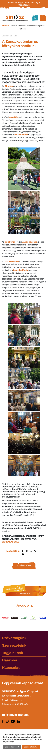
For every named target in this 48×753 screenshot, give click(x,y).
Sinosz (5, 26)
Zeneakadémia (20, 270)
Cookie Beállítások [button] (12, 747)
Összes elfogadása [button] (31, 747)
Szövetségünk (14, 638)
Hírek (13, 26)
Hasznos (9, 660)
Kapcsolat (11, 667)
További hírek (24, 566)
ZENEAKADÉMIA (10, 542)
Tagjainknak (12, 653)
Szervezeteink (14, 645)
